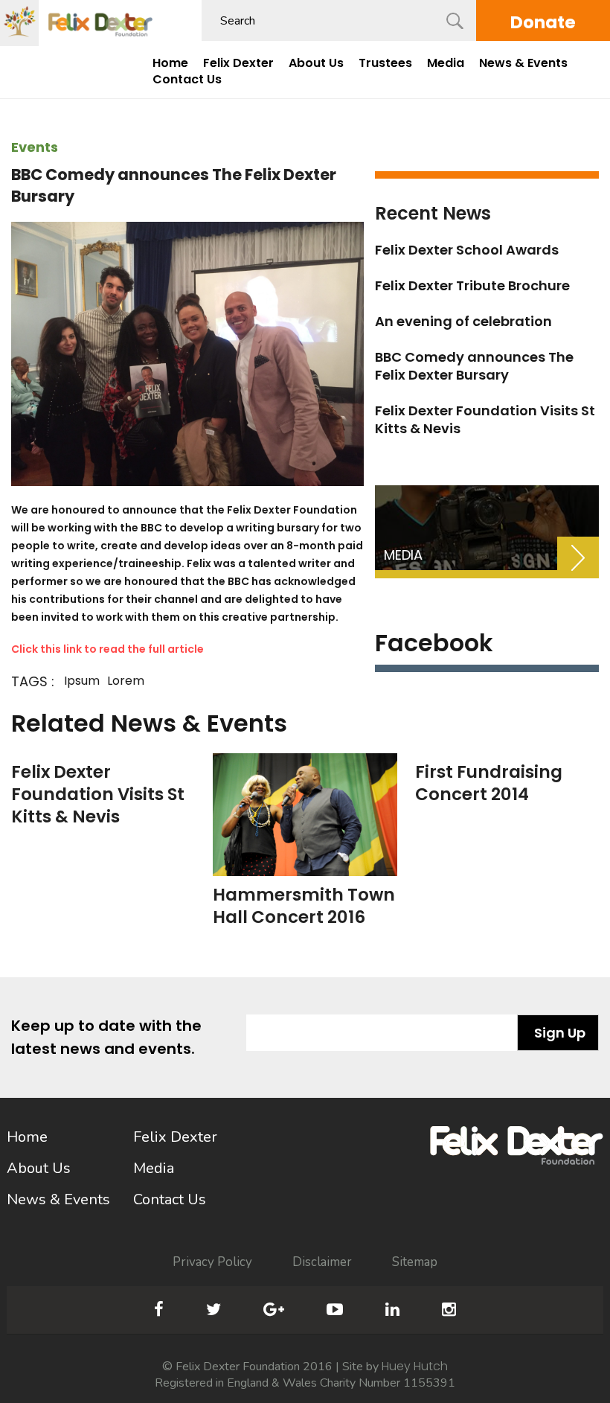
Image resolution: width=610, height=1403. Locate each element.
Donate (543, 22)
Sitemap (414, 1262)
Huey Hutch (415, 1366)
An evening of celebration (463, 321)
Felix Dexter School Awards (467, 249)
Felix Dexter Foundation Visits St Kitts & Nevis (485, 419)
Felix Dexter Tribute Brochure (472, 285)
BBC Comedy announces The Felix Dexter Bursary (474, 366)
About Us (316, 63)
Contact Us (187, 79)
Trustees (385, 63)
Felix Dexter (238, 63)
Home (170, 63)
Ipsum (82, 680)
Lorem (125, 680)
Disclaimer (322, 1262)
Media (445, 63)
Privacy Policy (212, 1262)
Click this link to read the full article (107, 649)
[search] (454, 21)
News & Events (523, 63)
